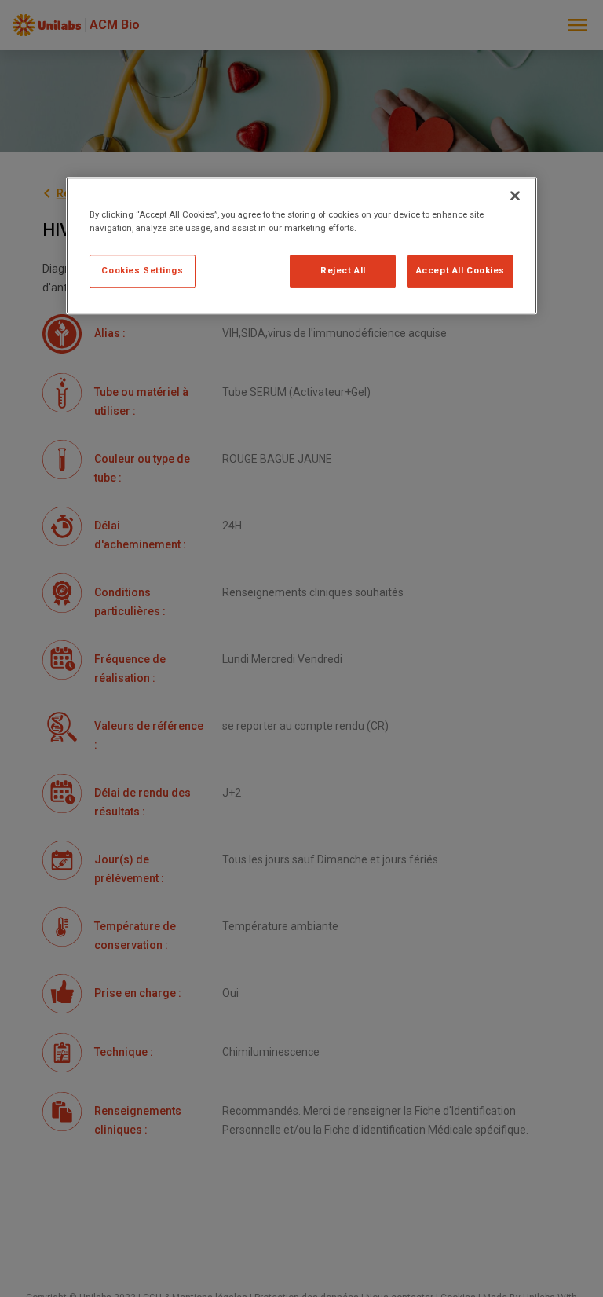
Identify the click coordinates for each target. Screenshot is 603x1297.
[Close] (515, 195)
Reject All (343, 270)
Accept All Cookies (460, 270)
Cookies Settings (142, 270)
